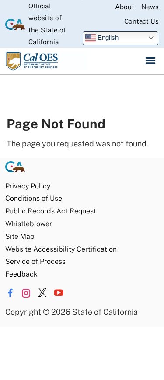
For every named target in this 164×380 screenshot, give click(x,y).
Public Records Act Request (50, 211)
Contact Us (141, 21)
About (124, 7)
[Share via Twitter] (42, 293)
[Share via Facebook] (10, 293)
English (107, 37)
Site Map (19, 236)
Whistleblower (28, 224)
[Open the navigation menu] (150, 61)
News (150, 7)
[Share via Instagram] (26, 293)
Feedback (21, 274)
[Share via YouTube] (58, 293)
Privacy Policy (27, 186)
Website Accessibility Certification (61, 249)
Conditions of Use (33, 198)
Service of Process (35, 261)
